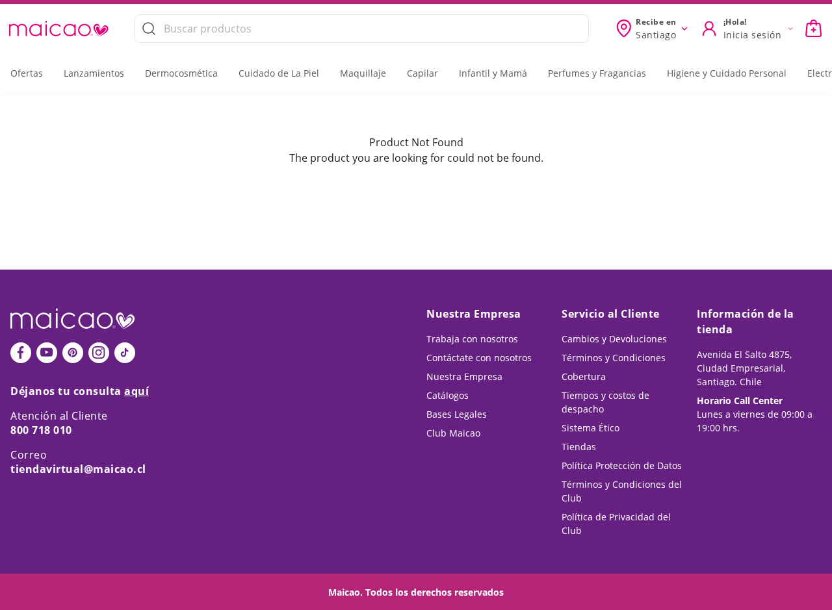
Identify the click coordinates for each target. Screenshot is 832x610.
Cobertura (584, 376)
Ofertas (26, 73)
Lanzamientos (94, 73)
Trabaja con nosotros (472, 339)
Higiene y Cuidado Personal (726, 73)
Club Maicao (453, 433)
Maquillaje (363, 73)
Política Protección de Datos (622, 465)
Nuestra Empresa (464, 376)
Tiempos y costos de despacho (605, 402)
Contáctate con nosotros (479, 357)
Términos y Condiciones (614, 357)
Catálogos (447, 395)
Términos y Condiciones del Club (622, 491)
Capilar (422, 73)
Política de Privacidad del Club (616, 524)
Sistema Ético (590, 428)
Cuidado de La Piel (279, 73)
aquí (136, 391)
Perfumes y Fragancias (597, 73)
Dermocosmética (181, 73)
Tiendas (579, 446)
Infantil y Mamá (493, 73)
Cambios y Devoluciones (614, 339)
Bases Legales (456, 414)
